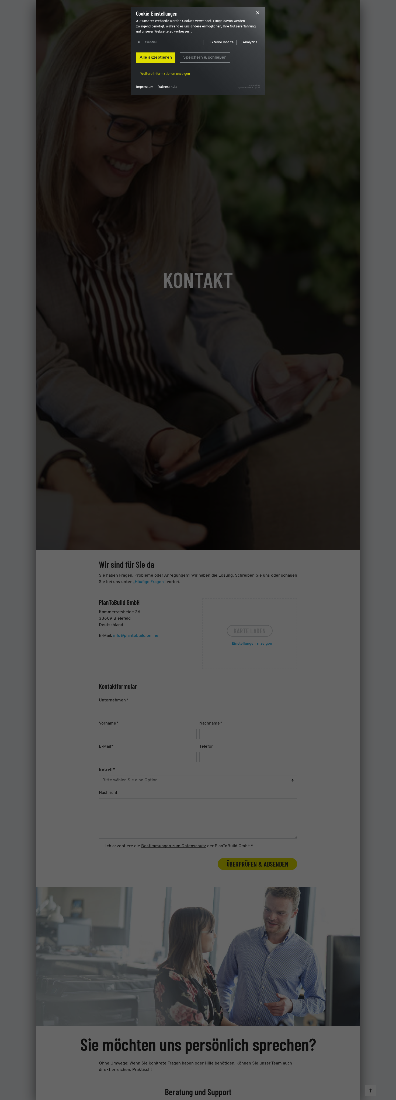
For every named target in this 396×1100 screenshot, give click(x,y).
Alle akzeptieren (156, 57)
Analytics (250, 42)
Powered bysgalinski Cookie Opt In (249, 86)
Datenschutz (168, 87)
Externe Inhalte (222, 42)
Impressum (144, 87)
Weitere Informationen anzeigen (165, 74)
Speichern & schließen (205, 57)
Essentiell (150, 42)
